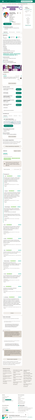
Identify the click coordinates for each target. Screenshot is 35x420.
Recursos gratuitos (5, 411)
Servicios (19, 399)
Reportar (6, 186)
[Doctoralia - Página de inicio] (3, 1)
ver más (4, 45)
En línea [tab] (20, 115)
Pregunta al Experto (21, 398)
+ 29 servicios (5, 107)
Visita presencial (28, 8)
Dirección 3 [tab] (15, 115)
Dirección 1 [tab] (5, 115)
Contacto (3, 398)
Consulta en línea (28, 11)
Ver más (15, 313)
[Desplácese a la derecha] (21, 32)
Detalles (7, 89)
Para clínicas (4, 409)
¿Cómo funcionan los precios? (9, 110)
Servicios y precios (12, 32)
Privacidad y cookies (5, 396)
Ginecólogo (9, 3)
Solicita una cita (28, 25)
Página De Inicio (4, 3)
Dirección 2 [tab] (10, 115)
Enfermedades (20, 400)
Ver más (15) (5, 383)
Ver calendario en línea (12, 62)
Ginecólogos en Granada (7, 371)
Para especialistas (5, 408)
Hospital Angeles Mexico (9, 119)
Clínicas (19, 397)
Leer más (10, 417)
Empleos (6, 399)
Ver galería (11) (6, 72)
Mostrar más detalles (13, 83)
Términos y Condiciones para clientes (8, 412)
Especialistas (20, 396)
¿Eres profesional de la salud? (26, 1)
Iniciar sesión (18, 1)
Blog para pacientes (21, 403)
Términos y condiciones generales (7, 400)
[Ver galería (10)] (18, 13)
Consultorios (18, 32)
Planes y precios (4, 407)
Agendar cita (18, 89)
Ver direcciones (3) (10, 61)
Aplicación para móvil (21, 402)
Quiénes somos (4, 397)
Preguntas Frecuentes (21, 401)
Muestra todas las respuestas (12, 359)
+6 (17, 55)
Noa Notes (5, 410)
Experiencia (6, 32)
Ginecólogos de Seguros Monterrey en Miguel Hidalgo (27, 381)
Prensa (3, 401)
